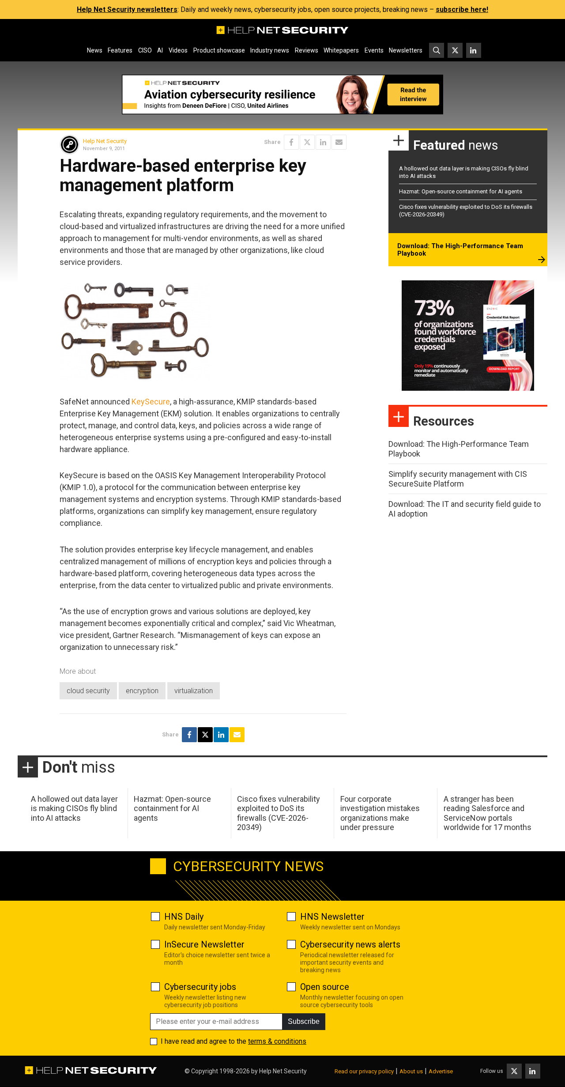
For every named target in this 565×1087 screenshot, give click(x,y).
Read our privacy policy (364, 1071)
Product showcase (219, 50)
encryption (142, 691)
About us (411, 1071)
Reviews (306, 50)
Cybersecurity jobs (200, 986)
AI (160, 50)
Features (120, 50)
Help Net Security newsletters (127, 9)
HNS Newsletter (332, 916)
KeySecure (151, 401)
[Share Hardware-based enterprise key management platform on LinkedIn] (323, 142)
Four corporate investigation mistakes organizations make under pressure (380, 813)
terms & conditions (277, 1041)
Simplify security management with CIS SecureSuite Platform (457, 478)
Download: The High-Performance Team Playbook (460, 250)
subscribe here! (462, 9)
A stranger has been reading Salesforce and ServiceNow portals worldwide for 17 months (487, 813)
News (94, 50)
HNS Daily (183, 916)
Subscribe (304, 1021)
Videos (178, 50)
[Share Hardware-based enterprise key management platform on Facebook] (291, 142)
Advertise (441, 1071)
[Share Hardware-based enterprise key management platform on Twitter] (307, 142)
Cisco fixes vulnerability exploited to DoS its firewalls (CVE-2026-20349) (278, 813)
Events (374, 50)
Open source (324, 986)
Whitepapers (341, 50)
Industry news (269, 50)
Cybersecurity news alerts (350, 944)
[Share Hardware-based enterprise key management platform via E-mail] (339, 142)
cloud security (88, 691)
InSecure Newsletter (204, 944)
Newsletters (405, 50)
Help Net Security (105, 141)
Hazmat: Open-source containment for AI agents (460, 191)
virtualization (193, 691)
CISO (145, 50)
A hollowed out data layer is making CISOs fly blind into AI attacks (74, 808)
